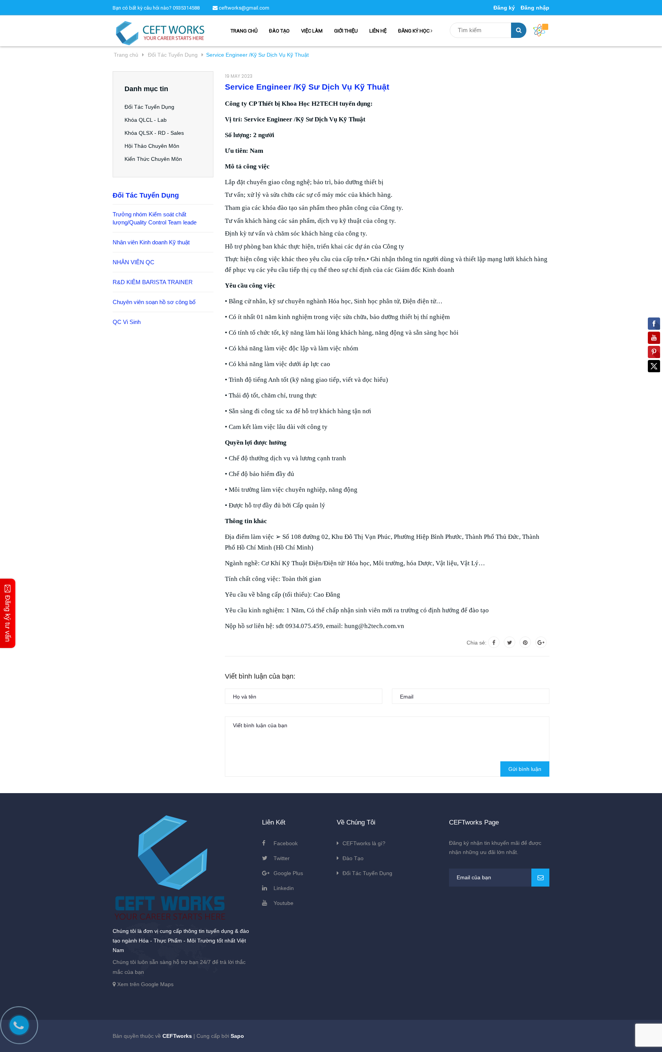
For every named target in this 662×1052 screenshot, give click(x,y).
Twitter (282, 858)
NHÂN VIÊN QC (133, 262)
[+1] (541, 642)
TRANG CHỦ (244, 31)
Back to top (545, 1038)
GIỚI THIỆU (346, 31)
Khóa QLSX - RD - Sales (154, 133)
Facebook (286, 843)
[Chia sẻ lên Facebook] (494, 642)
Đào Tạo (353, 858)
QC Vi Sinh (127, 322)
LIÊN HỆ (378, 31)
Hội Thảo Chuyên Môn (152, 146)
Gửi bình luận (524, 769)
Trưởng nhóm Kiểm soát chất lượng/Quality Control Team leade (155, 218)
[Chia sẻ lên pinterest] (525, 642)
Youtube (283, 903)
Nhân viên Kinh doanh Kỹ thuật (151, 242)
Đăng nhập (535, 8)
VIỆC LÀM (312, 31)
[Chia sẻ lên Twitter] (509, 642)
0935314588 (186, 8)
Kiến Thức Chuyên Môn (153, 159)
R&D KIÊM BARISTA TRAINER (153, 282)
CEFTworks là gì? (363, 843)
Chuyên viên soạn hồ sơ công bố (154, 302)
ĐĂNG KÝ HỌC (414, 31)
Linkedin (284, 888)
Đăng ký (504, 8)
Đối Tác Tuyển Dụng (149, 107)
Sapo (237, 1036)
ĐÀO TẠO (279, 31)
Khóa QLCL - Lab (146, 120)
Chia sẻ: (477, 643)
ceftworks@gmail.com (243, 8)
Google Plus (288, 873)
